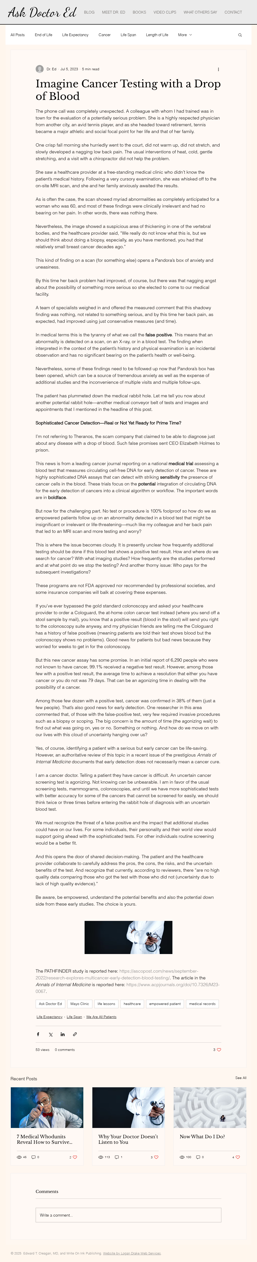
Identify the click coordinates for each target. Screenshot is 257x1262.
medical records (202, 1003)
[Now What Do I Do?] (210, 1107)
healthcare (132, 1003)
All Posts (18, 34)
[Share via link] (75, 1034)
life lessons (106, 1003)
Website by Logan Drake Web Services (132, 1253)
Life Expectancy (75, 34)
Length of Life (157, 34)
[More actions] (218, 69)
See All (240, 1078)
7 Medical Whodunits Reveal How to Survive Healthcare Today (43, 1139)
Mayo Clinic (80, 1003)
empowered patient (165, 1003)
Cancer (105, 34)
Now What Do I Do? (202, 1137)
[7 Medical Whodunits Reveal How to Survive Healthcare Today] (47, 1107)
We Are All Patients (101, 1017)
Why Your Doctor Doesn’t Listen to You (128, 1139)
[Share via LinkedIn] (62, 1034)
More (182, 34)
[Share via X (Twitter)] (50, 1034)
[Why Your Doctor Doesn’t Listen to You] (128, 1107)
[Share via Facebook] (38, 1034)
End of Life (43, 34)
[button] (240, 35)
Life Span (128, 34)
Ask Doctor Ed (50, 1003)
